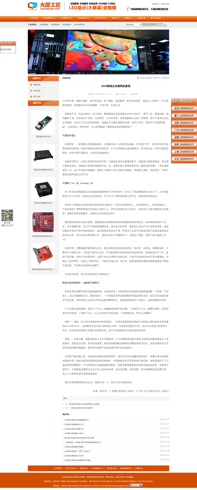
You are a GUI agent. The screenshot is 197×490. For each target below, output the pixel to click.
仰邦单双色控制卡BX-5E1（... (43, 236)
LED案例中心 (83, 18)
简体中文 (155, 4)
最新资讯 (36, 85)
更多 (65, 398)
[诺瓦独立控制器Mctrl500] (44, 155)
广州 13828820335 (184, 130)
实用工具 (142, 18)
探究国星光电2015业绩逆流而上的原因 (84, 404)
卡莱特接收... (44, 25)
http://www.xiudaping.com (118, 486)
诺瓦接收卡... (68, 25)
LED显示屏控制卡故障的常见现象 (77, 460)
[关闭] (196, 99)
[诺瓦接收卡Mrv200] (44, 122)
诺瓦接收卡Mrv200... (44, 137)
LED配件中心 (66, 18)
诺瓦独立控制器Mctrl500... (44, 170)
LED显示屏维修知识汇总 (74, 424)
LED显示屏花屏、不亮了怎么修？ (77, 451)
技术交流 (36, 91)
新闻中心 (128, 18)
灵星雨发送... (56, 25)
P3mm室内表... (80, 25)
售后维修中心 (49, 18)
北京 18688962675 (184, 159)
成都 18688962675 (184, 137)
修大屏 (105, 486)
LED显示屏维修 (145, 78)
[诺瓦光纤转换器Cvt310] (44, 189)
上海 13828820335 (184, 151)
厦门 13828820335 (184, 115)
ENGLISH (165, 4)
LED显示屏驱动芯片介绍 (74, 456)
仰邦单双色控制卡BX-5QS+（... (44, 269)
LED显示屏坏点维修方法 (74, 429)
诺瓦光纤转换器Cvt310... (43, 203)
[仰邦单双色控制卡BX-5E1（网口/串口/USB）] (44, 222)
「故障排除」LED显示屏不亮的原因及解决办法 (82, 442)
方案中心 (115, 18)
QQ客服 (8, 49)
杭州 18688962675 (184, 108)
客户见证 (36, 97)
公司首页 (34, 18)
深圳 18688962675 (184, 144)
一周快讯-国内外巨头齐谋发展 (80, 408)
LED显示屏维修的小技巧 (74, 433)
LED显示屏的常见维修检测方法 (76, 420)
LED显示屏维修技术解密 (74, 447)
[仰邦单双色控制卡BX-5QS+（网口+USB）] (44, 255)
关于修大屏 (156, 18)
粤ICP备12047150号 (97, 481)
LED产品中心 (100, 18)
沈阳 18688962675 (184, 123)
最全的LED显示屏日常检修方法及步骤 (79, 438)
